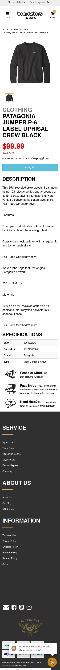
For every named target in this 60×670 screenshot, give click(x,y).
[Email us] (6, 606)
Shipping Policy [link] (10, 546)
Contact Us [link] (8, 508)
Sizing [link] (5, 564)
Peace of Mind (31, 372)
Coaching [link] (7, 471)
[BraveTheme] (30, 15)
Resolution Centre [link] (11, 453)
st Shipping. (33, 385)
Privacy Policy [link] (9, 541)
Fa (22, 385)
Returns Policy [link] (9, 552)
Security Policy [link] (9, 558)
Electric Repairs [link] (10, 465)
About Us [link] (7, 497)
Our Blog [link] (6, 503)
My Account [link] (8, 442)
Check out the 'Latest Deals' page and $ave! (30, 2)
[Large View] (9, 97)
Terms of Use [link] (9, 535)
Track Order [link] (8, 448)
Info (46, 158)
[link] (14, 606)
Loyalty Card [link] (8, 459)
